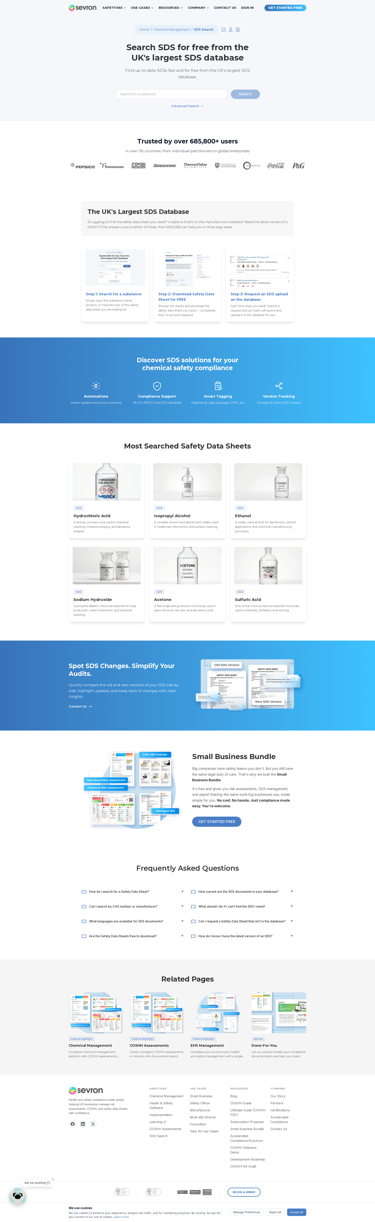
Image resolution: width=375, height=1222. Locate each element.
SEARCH (245, 94)
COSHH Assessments (165, 1129)
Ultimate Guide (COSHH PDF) (248, 1112)
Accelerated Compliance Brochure (246, 1138)
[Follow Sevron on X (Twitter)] (93, 1124)
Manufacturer (200, 1110)
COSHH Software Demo (243, 1150)
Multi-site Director (203, 1117)
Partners (277, 1103)
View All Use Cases (204, 1131)
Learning (155, 1122)
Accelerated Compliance (279, 1119)
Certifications (280, 1110)
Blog (233, 1096)
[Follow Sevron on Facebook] (73, 1124)
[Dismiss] (53, 1179)
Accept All (296, 1212)
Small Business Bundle (247, 1129)
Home (144, 29)
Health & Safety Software (161, 1105)
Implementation (160, 1115)
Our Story (278, 1096)
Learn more (121, 1217)
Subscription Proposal (246, 1122)
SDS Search (158, 1136)
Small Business (201, 1096)
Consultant (198, 1124)
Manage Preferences (246, 1212)
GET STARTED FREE (285, 8)
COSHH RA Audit (243, 1166)
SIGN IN (247, 8)
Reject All (275, 1212)
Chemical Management (171, 29)
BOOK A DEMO (244, 1192)
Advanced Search (185, 106)
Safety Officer (200, 1103)
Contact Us (78, 706)
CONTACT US (225, 8)
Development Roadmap (247, 1159)
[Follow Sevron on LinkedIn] (83, 1124)
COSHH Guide (240, 1103)
